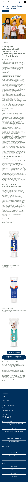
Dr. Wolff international (14, 441)
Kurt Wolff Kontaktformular (14, 435)
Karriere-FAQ (14, 452)
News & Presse (14, 459)
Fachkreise (14, 428)
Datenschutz (14, 469)
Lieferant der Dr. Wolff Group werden (14, 431)
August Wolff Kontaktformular (14, 438)
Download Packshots (14, 352)
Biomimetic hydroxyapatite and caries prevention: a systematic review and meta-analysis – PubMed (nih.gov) (13, 372)
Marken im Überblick (14, 455)
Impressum (14, 466)
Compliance (14, 476)
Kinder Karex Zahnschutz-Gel (8, 263)
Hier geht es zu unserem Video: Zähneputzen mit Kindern (14, 357)
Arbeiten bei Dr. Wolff (14, 449)
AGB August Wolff (14, 473)
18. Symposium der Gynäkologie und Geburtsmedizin (14, 424)
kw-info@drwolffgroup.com (8, 404)
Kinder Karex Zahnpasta (7, 218)
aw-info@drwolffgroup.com (8, 405)
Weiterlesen (5, 11)
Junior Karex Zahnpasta (7, 308)
